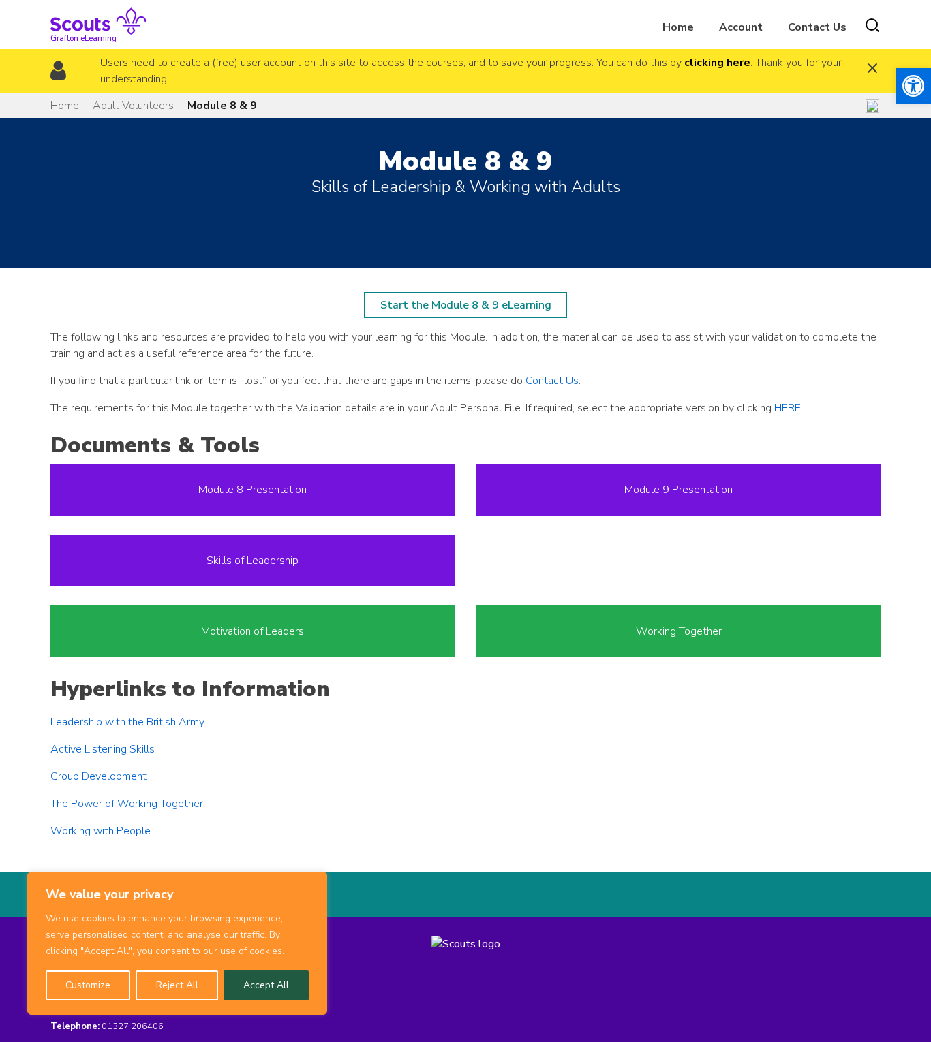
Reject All (177, 985)
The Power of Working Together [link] (126, 803)
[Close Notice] (872, 69)
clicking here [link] (717, 62)
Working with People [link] (100, 830)
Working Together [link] (679, 631)
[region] (177, 943)
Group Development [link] (98, 776)
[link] (913, 86)
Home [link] (678, 27)
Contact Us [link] (817, 27)
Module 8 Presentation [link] (252, 489)
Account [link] (741, 27)
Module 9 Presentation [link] (678, 489)
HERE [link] (787, 407)
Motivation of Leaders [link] (252, 631)
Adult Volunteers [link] (133, 105)
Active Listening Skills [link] (102, 749)
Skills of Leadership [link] (253, 560)
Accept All (266, 985)
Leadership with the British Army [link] (127, 721)
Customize (87, 985)
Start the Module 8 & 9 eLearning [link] (465, 305)
